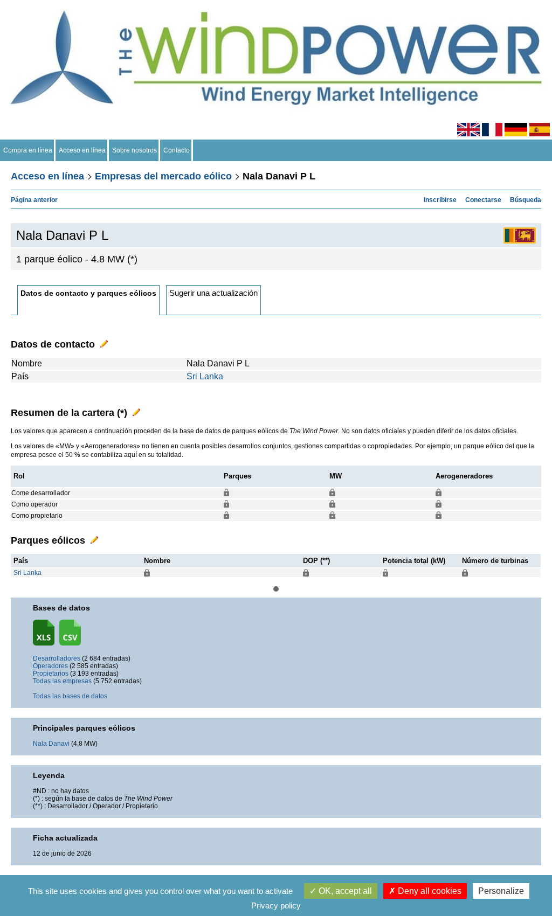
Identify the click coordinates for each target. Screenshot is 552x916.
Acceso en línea (82, 150)
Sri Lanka (205, 376)
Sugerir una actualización (213, 292)
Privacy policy (276, 905)
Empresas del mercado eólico (163, 176)
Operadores (50, 666)
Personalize (501, 891)
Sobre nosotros (134, 150)
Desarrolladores (56, 658)
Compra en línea (28, 150)
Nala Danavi (51, 743)
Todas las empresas (62, 681)
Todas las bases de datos (70, 696)
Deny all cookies (428, 891)
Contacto (176, 150)
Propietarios (50, 673)
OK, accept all (344, 891)
